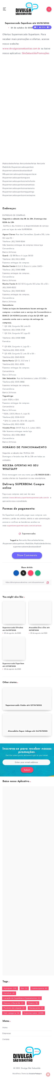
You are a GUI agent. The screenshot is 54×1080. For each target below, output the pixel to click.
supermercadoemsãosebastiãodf (27, 546)
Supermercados (29, 534)
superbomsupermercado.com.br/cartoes (24, 525)
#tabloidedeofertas (42, 543)
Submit (27, 770)
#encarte (23, 540)
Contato (6, 1039)
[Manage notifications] (48, 1074)
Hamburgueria (39, 988)
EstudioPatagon (35, 1074)
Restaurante (36, 1008)
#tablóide (29, 543)
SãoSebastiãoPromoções (35, 53)
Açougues (10, 988)
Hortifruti (9, 993)
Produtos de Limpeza (14, 1008)
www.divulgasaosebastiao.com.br (21, 48)
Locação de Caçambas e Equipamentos (22, 998)
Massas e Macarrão (13, 1003)
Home (5, 1027)
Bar (24, 988)
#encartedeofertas (36, 540)
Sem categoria (11, 1013)
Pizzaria (33, 1003)
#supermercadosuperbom (13, 543)
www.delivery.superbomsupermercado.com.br (29, 497)
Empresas (7, 1033)
